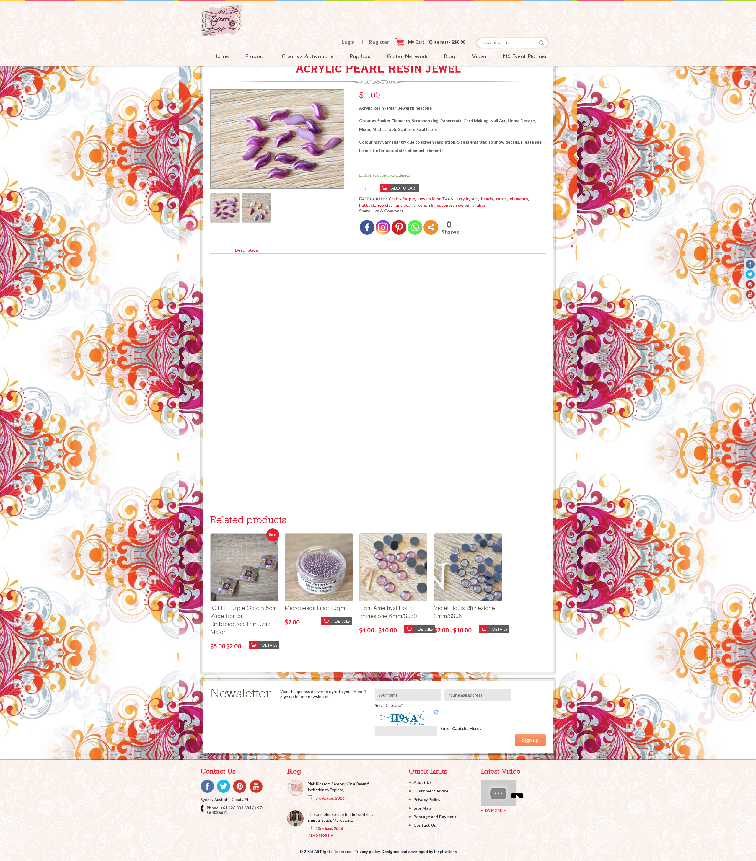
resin (421, 205)
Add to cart (404, 188)
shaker (478, 205)
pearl (408, 205)
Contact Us (424, 825)
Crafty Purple (402, 198)
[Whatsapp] (415, 227)
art (475, 198)
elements (519, 198)
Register (379, 42)
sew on (462, 205)
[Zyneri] (221, 34)
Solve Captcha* (389, 705)
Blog (449, 56)
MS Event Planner (525, 56)
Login (348, 42)
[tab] (246, 249)
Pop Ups (360, 56)
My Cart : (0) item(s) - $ (436, 42)
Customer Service (430, 790)
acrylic (462, 198)
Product (255, 56)
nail (396, 205)
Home (221, 56)
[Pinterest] (399, 227)
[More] (430, 227)
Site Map (422, 808)
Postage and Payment (435, 816)
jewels (384, 205)
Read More (318, 835)
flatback (367, 205)
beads (487, 198)
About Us (422, 782)
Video (479, 56)
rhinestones (441, 205)
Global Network (407, 56)
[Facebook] (367, 227)
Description (246, 249)
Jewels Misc (429, 198)
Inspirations (445, 851)
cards (501, 198)
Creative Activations (307, 56)
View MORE (491, 810)
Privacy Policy (426, 799)
